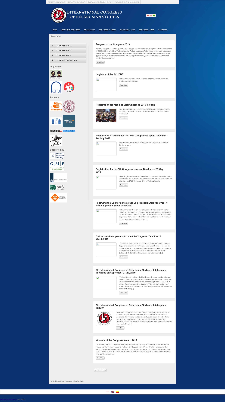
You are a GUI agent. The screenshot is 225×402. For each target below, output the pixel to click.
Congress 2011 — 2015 (67, 60)
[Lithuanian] (154, 15)
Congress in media (107, 30)
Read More (100, 62)
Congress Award (146, 30)
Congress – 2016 (64, 55)
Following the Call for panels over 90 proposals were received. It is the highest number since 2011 (131, 204)
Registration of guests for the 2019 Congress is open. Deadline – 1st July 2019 (132, 137)
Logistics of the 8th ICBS (109, 74)
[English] (151, 15)
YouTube (169, 15)
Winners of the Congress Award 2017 (116, 340)
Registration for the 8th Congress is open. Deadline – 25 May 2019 (129, 170)
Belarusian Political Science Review (99, 2)
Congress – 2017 (64, 50)
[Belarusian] (148, 15)
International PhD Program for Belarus (127, 2)
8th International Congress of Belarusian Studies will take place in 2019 (131, 306)
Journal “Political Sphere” (76, 2)
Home (54, 30)
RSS (172, 15)
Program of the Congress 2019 (113, 44)
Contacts (162, 30)
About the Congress (70, 30)
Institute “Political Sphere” (56, 2)
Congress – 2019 (64, 45)
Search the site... (173, 30)
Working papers (127, 30)
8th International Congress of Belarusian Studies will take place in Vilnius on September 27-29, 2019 (131, 271)
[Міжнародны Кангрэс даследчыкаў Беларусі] (112, 15)
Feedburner (165, 15)
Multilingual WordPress (8, 399)
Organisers (89, 30)
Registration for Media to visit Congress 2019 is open (125, 104)
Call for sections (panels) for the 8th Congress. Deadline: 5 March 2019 (128, 238)
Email (158, 15)
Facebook (162, 15)
